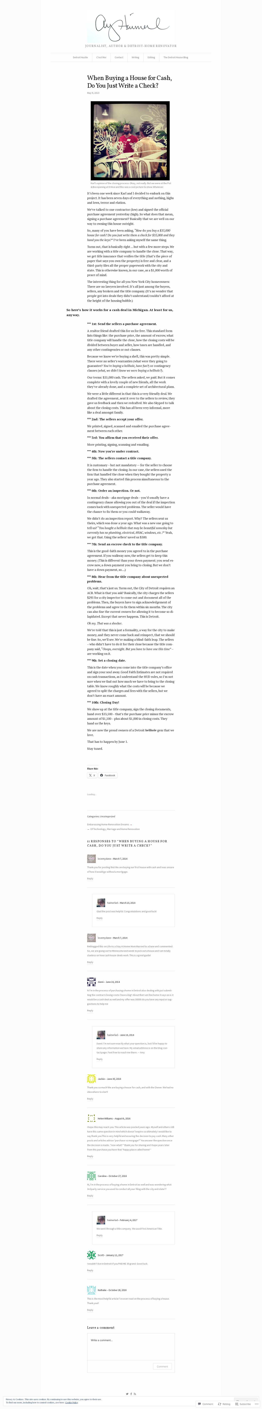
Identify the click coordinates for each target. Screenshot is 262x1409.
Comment (162, 1366)
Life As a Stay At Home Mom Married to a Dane (131, 946)
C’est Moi (101, 57)
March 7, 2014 (120, 858)
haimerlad (112, 902)
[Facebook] (131, 1394)
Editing (151, 57)
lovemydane (104, 858)
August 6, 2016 (122, 1118)
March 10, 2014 (127, 902)
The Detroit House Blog (176, 57)
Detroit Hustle (80, 57)
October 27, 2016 (118, 1176)
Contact (119, 57)
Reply (90, 878)
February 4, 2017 (128, 1220)
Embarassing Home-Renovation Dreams (108, 824)
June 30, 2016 (114, 1078)
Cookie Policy (71, 1402)
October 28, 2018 (118, 1290)
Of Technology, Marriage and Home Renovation (115, 829)
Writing (135, 57)
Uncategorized (107, 816)
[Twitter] (127, 1394)
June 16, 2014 (113, 981)
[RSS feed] (135, 1394)
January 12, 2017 (114, 1255)
